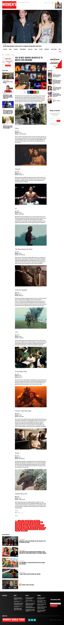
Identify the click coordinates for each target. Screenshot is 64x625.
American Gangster (28, 520)
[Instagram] (8, 65)
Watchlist (17, 530)
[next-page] (50, 105)
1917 (19, 520)
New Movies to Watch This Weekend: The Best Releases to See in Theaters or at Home (32, 541)
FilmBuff (40, 522)
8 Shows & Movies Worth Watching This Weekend (29, 574)
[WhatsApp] (37, 92)
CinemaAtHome (25, 522)
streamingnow (23, 529)
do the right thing (33, 522)
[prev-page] (48, 105)
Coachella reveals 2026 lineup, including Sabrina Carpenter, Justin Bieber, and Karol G (18, 604)
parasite (32, 527)
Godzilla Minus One (36, 523)
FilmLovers (18, 523)
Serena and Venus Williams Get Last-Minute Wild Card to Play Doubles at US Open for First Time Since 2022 (8, 112)
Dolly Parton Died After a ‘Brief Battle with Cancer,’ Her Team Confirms (8, 127)
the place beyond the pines (32, 529)
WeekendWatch (24, 530)
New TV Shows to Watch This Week (26, 585)
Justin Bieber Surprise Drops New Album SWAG (18, 606)
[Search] (53, 3)
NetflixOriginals (19, 527)
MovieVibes (18, 526)
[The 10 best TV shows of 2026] (50, 100)
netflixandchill (33, 526)
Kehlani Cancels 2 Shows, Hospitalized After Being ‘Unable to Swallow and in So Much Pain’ (8, 97)
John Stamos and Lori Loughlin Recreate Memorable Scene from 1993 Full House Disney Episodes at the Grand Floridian (32, 552)
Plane (37, 527)
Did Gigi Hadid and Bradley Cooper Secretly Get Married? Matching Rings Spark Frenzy (22, 46)
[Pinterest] (34, 92)
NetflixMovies (40, 526)
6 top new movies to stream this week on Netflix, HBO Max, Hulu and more (32, 563)
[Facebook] (6, 65)
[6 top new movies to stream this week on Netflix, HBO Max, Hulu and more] (10, 562)
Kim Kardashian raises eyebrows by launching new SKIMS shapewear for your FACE (30, 607)
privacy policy (52, 124)
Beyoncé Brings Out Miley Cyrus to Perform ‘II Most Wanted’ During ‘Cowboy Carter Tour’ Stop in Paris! (18, 609)
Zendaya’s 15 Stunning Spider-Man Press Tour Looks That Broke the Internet (41, 604)
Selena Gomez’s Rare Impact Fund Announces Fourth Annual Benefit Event (30, 598)
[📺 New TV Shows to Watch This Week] (8, 75)
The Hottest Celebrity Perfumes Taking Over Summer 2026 (58, 6)
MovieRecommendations (34, 525)
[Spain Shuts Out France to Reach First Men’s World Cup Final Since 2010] (50, 75)
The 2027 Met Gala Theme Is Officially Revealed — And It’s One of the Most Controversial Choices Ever (41, 601)
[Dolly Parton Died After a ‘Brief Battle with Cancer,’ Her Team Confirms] (8, 119)
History (54, 73)
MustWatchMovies (25, 526)
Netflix (43, 97)
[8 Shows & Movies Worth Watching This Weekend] (10, 573)
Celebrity (5, 44)
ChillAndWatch (18, 522)
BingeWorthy (36, 520)
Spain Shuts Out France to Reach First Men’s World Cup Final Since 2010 (57, 75)
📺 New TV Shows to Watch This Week (8, 82)
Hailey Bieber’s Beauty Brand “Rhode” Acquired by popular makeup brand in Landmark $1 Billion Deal (30, 610)
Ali (22, 520)
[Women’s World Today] (3, 62)
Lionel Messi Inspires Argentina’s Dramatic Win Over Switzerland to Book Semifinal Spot (57, 95)
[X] (10, 65)
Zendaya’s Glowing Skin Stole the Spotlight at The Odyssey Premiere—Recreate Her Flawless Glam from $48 (30, 604)
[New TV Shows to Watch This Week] (10, 584)
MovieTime (42, 525)
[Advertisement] (35, 6)
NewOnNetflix (26, 527)
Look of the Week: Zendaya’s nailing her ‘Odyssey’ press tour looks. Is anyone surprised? (57, 89)
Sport (4, 109)
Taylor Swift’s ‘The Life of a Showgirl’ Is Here (18, 601)
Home (3, 54)
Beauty (57, 3)
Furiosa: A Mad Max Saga (26, 523)
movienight (26, 525)
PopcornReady (42, 527)
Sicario (17, 529)
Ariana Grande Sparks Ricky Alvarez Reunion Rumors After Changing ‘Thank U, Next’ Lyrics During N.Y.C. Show (57, 82)
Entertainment (7, 54)
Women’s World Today (9, 62)
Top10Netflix (42, 529)
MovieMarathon (18, 525)
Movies (13, 54)
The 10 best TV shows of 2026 (56, 101)
